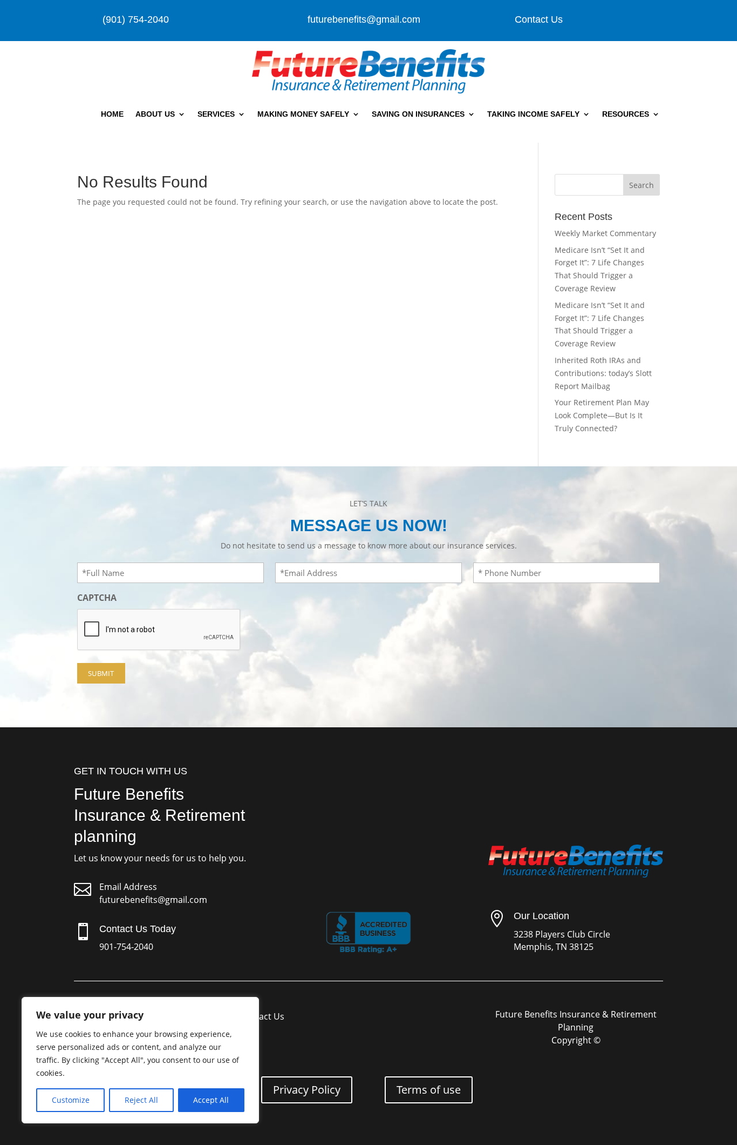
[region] (140, 1060)
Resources (625, 114)
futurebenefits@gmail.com (153, 900)
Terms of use (429, 1089)
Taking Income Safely (533, 114)
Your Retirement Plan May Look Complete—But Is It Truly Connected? (602, 415)
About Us (155, 114)
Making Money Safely (303, 114)
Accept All (211, 1100)
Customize (71, 1100)
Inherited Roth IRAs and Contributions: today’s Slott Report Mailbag (603, 373)
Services (216, 114)
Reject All (141, 1100)
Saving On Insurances (418, 114)
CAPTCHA (97, 598)
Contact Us (539, 19)
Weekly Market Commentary (605, 233)
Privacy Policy (306, 1089)
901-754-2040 (126, 947)
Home (112, 114)
